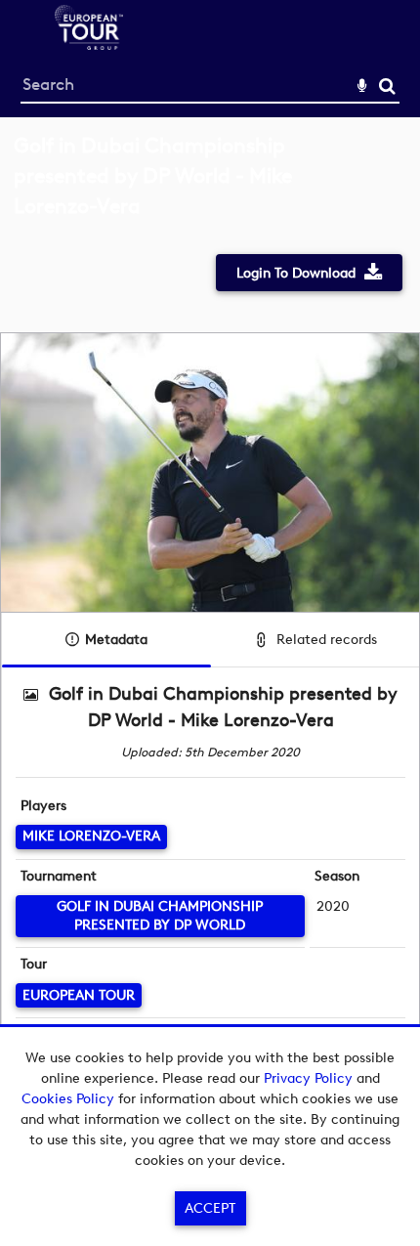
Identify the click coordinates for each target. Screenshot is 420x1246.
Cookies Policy (67, 1099)
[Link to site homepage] (89, 44)
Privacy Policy (308, 1078)
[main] (210, 620)
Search (387, 86)
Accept (210, 1208)
